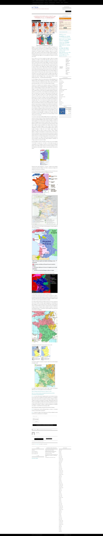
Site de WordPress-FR (35, 453)
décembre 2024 (61, 470)
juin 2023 (60, 491)
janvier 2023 (60, 496)
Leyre (60, 51)
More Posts (38, 433)
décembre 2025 (61, 458)
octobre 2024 (60, 473)
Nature (64, 0)
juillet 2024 (60, 476)
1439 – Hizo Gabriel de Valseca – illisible (39, 439)
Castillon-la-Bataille (49, 429)
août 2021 (60, 510)
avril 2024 (60, 480)
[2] (32, 409)
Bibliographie (50, 0)
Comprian (61, 43)
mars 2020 (60, 531)
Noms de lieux (61, 95)
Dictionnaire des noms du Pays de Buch (37, 2)
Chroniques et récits (52, 2)
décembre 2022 (61, 497)
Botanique (60, 84)
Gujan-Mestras (62, 45)
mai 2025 (60, 464)
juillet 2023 (60, 490)
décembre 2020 (61, 520)
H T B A (35, 7)
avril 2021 (60, 515)
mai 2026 (60, 452)
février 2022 (60, 503)
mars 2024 (60, 481)
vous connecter (37, 444)
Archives (60, 79)
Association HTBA (61, 82)
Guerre (66, 43)
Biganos (69, 39)
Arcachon (61, 36)
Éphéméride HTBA (61, 90)
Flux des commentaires (35, 452)
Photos (46, 0)
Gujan (68, 43)
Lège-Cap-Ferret (62, 52)
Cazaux (60, 42)
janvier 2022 (60, 504)
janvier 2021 (60, 519)
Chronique (67, 42)
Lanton (60, 46)
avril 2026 (60, 453)
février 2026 (60, 456)
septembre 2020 (61, 524)
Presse (65, 53)
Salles (63, 54)
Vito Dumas (50, 453)
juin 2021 (60, 513)
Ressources (58, 2)
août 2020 (60, 525)
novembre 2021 (61, 507)
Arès (65, 36)
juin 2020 (60, 527)
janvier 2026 (60, 457)
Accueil (33, 0)
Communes (60, 0)
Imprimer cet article (44, 20)
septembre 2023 (61, 487)
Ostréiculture (61, 53)
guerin (46, 454)
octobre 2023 (60, 486)
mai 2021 (60, 514)
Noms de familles (61, 94)
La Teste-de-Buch (63, 48)
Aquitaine (39, 429)
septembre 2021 (61, 509)
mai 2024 (60, 479)
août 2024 (60, 475)
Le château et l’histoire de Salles (67, 70)
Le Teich (67, 49)
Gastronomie (66, 2)
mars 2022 (60, 502)
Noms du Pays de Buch (62, 96)
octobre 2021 (60, 508)
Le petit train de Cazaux (52, 457)
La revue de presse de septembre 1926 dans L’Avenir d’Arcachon (68, 60)
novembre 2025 (61, 459)
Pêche (67, 53)
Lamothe (68, 45)
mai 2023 (60, 492)
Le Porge (64, 49)
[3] (39, 113)
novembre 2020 (61, 521)
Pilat (63, 53)
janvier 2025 (60, 469)
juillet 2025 (60, 462)
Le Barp (60, 49)
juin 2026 (60, 451)
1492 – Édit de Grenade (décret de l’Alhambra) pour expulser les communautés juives (51, 455)
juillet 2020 (60, 526)
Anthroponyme (64, 34)
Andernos (61, 34)
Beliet (70, 37)
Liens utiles (46, 2)
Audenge (68, 36)
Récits (60, 100)
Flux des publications (34, 451)
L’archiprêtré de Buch (49, 438)
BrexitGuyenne (43, 429)
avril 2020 (60, 530)
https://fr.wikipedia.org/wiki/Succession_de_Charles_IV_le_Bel (41, 391)
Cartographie (55, 0)
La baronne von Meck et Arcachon (68, 73)
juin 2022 (60, 498)
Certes (63, 42)
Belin (60, 39)
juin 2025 (60, 463)
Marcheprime (67, 52)
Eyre (63, 43)
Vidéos (62, 2)
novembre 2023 (61, 485)
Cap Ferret (61, 40)
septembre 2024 (61, 474)
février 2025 (60, 468)
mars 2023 (60, 493)
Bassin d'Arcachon (65, 37)
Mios (70, 52)
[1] (38, 48)
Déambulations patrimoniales (40, 0)
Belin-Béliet (62, 39)
